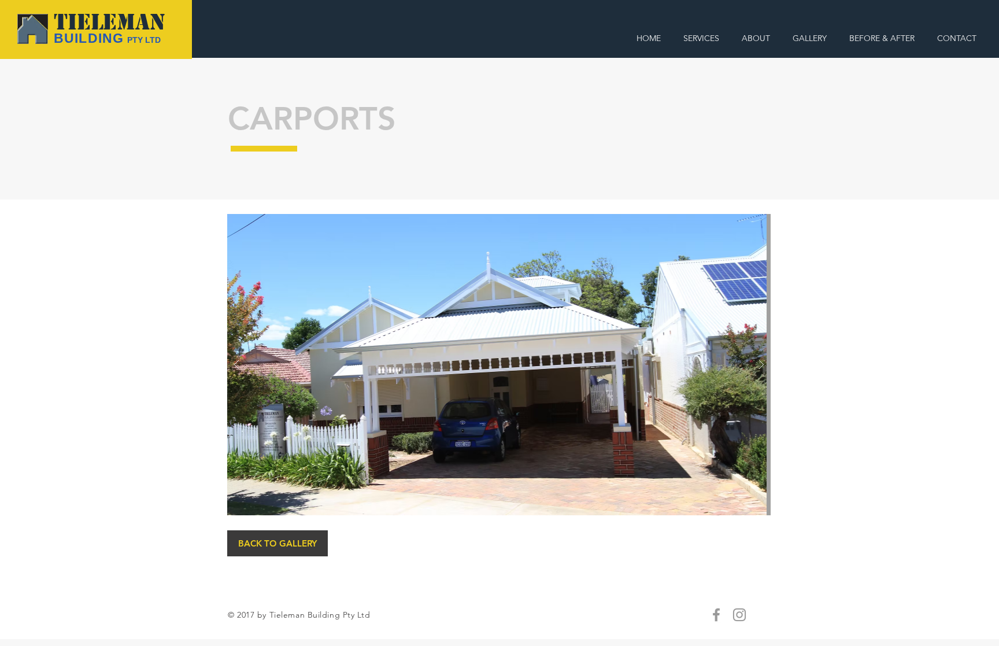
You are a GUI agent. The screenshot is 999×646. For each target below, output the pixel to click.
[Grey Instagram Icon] (739, 614)
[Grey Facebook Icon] (716, 614)
